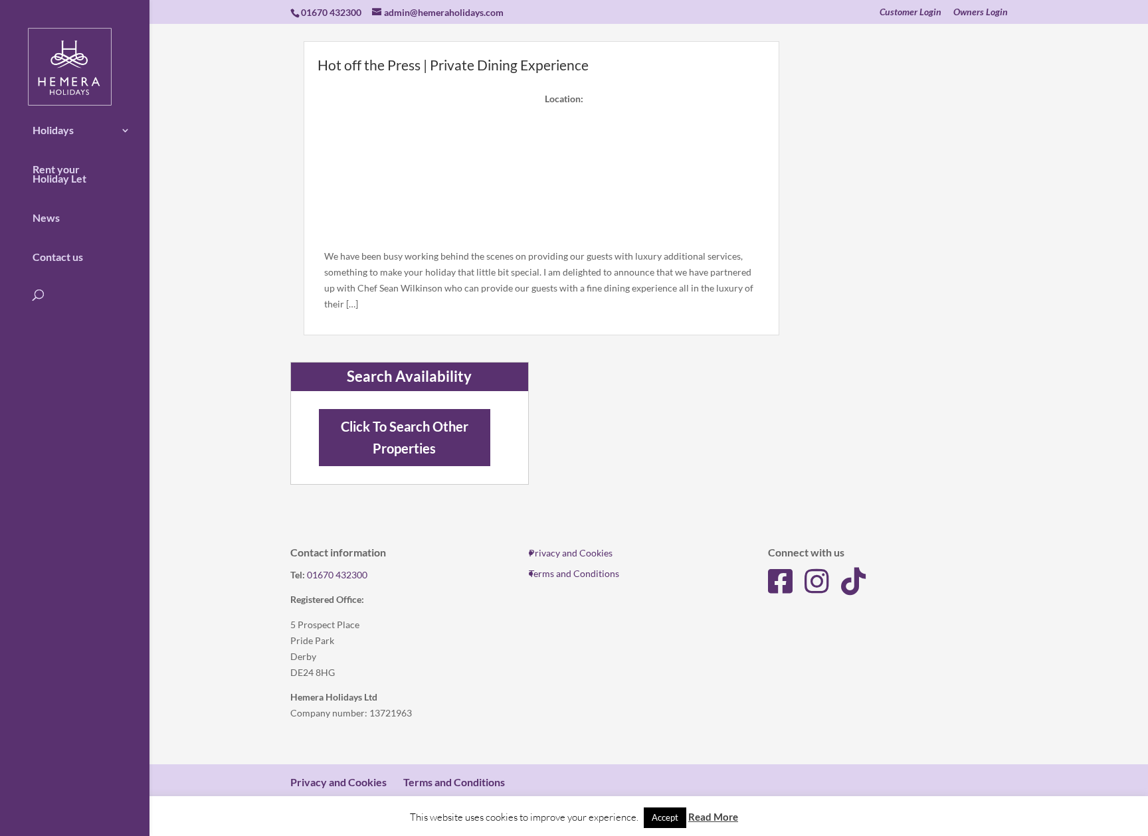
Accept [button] (665, 817)
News (46, 217)
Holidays (53, 130)
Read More (713, 817)
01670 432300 (337, 574)
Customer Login (910, 12)
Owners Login (980, 12)
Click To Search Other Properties (404, 437)
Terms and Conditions (574, 573)
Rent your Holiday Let (59, 174)
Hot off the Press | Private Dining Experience (453, 64)
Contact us (58, 257)
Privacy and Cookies (571, 552)
